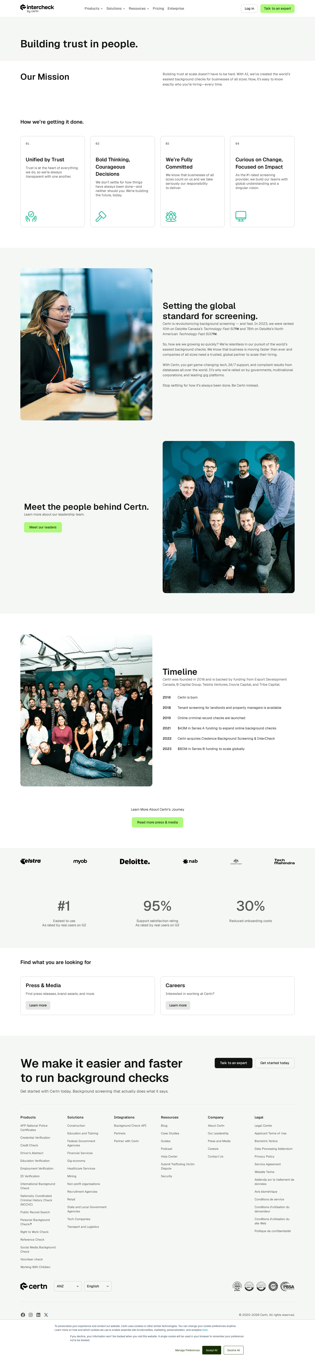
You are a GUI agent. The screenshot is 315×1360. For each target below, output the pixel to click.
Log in (249, 8)
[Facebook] (23, 1314)
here (205, 1330)
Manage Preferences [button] (187, 1350)
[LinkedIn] (38, 1314)
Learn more (38, 1005)
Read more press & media (157, 822)
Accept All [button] (212, 1350)
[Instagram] (30, 1314)
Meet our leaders (43, 527)
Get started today (274, 1063)
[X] (46, 1314)
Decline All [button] (233, 1350)
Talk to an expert (277, 8)
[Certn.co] (48, 8)
